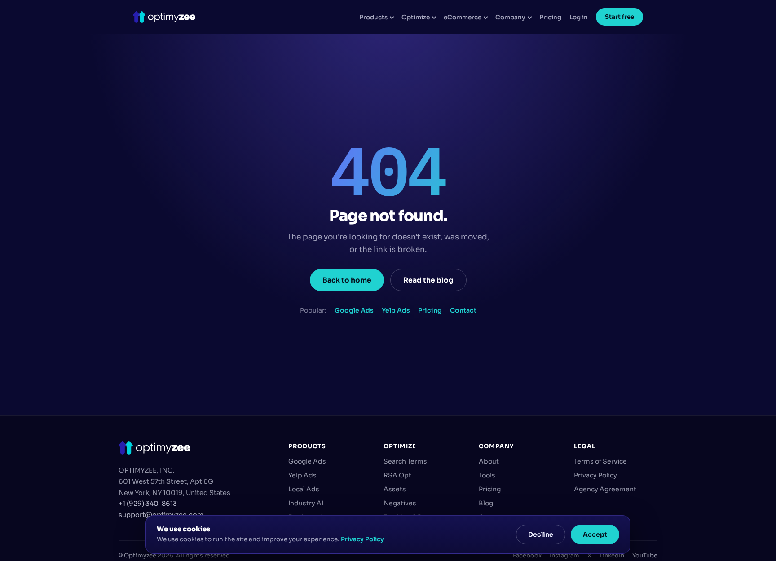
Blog (486, 503)
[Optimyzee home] (164, 17)
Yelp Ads (396, 310)
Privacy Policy (595, 475)
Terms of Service (600, 461)
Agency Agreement (605, 489)
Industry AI (305, 503)
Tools (487, 475)
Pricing (550, 17)
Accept (595, 534)
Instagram (564, 555)
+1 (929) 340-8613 (148, 503)
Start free (619, 17)
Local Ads (303, 489)
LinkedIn (612, 555)
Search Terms (405, 461)
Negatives (400, 503)
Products (373, 17)
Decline (540, 534)
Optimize (415, 17)
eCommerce (462, 17)
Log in (578, 17)
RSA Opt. (398, 475)
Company (510, 17)
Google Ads (354, 310)
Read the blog (428, 280)
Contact (463, 310)
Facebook (527, 555)
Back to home (346, 280)
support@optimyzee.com (161, 515)
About (489, 461)
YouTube (644, 555)
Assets (395, 489)
